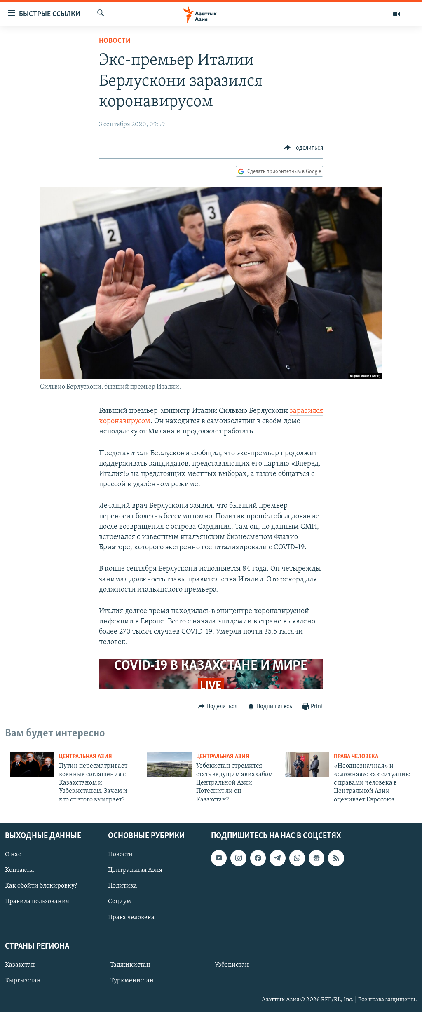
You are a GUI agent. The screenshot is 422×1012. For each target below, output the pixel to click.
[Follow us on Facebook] (258, 858)
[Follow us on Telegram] (277, 858)
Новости (115, 41)
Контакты (19, 870)
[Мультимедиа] (396, 14)
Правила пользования (37, 902)
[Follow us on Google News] (316, 858)
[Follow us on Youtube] (219, 858)
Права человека (356, 757)
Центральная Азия (85, 757)
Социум (119, 902)
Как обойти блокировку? (41, 886)
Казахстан (20, 965)
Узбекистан (232, 965)
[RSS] (336, 858)
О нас (13, 855)
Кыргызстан (23, 980)
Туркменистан (132, 980)
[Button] (304, 148)
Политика (122, 886)
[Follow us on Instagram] (238, 858)
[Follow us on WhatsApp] (297, 858)
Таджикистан (130, 965)
